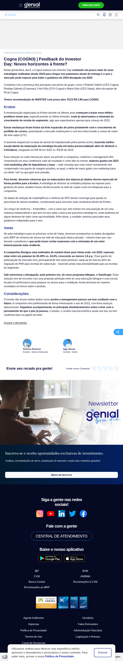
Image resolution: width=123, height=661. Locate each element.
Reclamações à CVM (82, 563)
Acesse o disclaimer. (14, 308)
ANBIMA (82, 558)
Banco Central (39, 563)
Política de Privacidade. (57, 656)
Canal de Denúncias (33, 625)
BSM (82, 552)
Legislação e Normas (88, 618)
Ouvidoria (87, 599)
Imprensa (34, 606)
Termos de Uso (34, 618)
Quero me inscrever (61, 461)
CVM (39, 558)
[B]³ (40, 552)
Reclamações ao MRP (39, 569)
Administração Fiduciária (87, 612)
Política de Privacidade (33, 612)
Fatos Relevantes (88, 606)
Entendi (103, 652)
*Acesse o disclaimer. (28, 636)
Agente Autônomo (33, 599)
